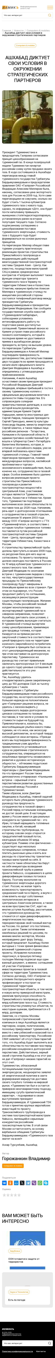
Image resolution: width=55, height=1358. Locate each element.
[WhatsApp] (40, 1183)
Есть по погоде (16, 1300)
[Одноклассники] (10, 1183)
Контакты (41, 1351)
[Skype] (46, 1183)
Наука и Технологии (19, 1292)
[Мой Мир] (16, 1183)
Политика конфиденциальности (17, 1351)
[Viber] (34, 1183)
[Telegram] (28, 1183)
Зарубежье (15, 1251)
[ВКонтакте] (4, 1183)
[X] (22, 1183)
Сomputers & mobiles (25, 45)
